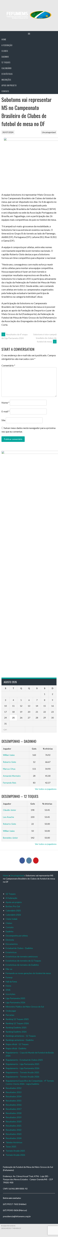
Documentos (12, 944)
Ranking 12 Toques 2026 (17, 1023)
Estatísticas (6, 73)
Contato (5, 91)
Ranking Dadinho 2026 (16, 1031)
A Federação (6, 45)
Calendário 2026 (13, 914)
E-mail (5, 411)
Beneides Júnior (10, 837)
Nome (5, 402)
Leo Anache (8, 817)
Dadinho (5, 56)
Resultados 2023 (13, 1134)
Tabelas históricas (14, 1142)
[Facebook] (22, 860)
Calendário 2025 (13, 910)
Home (3, 39)
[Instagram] (29, 860)
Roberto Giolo (9, 762)
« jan (5, 729)
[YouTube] (36, 860)
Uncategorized (49, 132)
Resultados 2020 (13, 1121)
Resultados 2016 (13, 1104)
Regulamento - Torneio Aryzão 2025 (22, 1072)
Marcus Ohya (9, 769)
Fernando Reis (9, 782)
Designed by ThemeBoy (11, 1228)
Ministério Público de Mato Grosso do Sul (25, 1006)
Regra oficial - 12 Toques (17, 1044)
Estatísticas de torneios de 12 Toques (23, 960)
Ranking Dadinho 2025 (16, 1027)
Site (3, 420)
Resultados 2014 (13, 1096)
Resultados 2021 (13, 1125)
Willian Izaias (9, 755)
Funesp (9, 977)
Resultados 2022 (13, 1130)
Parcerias (10, 1015)
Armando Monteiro (12, 776)
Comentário (8, 365)
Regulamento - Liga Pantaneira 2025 (22, 1064)
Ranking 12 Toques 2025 (17, 1019)
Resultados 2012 (13, 1088)
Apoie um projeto (9, 85)
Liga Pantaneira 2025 (15, 998)
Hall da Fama (11, 981)
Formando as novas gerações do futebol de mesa (28, 973)
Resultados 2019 (13, 1117)
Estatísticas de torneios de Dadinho (22, 965)
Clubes (4, 50)
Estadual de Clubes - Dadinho (19, 948)
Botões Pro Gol (13, 906)
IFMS (8, 990)
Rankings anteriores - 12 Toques (21, 1036)
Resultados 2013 (13, 1092)
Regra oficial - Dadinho (16, 1048)
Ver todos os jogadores (46, 789)
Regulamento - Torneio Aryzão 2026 (22, 1076)
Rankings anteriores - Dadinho (20, 1040)
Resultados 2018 (13, 1113)
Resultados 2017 (13, 1109)
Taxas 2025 (11, 1146)
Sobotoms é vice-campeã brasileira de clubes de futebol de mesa (45, 338)
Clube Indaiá (11, 919)
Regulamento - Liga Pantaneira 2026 (22, 1068)
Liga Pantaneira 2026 (15, 1002)
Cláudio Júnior (9, 810)
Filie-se (9, 969)
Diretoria (10, 939)
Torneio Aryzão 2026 (15, 1155)
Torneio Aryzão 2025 (15, 1150)
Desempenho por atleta (17, 935)
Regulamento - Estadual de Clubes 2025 (24, 1060)
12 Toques (5, 62)
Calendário (6, 68)
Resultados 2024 (13, 1138)
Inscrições (6, 79)
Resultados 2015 (13, 1100)
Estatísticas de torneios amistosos (22, 956)
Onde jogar (11, 1011)
